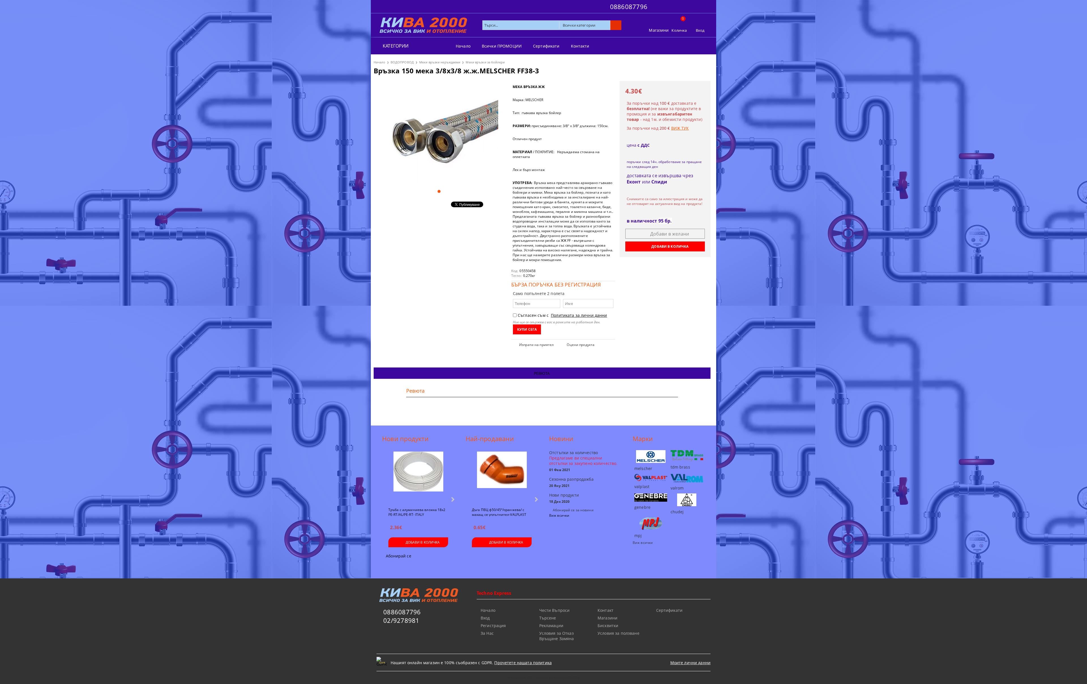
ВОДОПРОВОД (402, 62)
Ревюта (542, 373)
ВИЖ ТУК (680, 128)
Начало (463, 46)
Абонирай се (398, 556)
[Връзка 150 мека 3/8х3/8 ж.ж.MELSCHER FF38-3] (439, 133)
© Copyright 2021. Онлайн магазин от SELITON (543, 678)
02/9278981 (401, 620)
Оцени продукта (580, 344)
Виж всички (559, 515)
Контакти (580, 46)
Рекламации (551, 625)
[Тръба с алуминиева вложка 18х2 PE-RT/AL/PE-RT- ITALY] (418, 477)
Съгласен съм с (562, 315)
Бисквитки (608, 625)
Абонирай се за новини (573, 510)
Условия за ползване (618, 633)
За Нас (487, 633)
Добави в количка (423, 542)
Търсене (547, 618)
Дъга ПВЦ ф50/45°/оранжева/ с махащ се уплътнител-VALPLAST (499, 511)
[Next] (452, 499)
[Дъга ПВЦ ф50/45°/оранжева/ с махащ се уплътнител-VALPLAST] (502, 477)
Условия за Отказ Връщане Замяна (556, 635)
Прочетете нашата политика (523, 662)
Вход (700, 30)
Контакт (605, 610)
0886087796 (628, 6)
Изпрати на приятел (536, 344)
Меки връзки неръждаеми (439, 62)
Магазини (659, 30)
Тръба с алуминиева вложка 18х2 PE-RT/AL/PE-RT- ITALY (417, 511)
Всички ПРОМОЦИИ (502, 46)
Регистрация (493, 625)
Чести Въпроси (554, 610)
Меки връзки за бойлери (485, 62)
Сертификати (546, 46)
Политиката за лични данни (579, 315)
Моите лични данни (690, 662)
